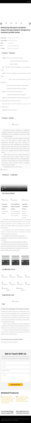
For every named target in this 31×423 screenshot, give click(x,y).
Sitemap (16, 420)
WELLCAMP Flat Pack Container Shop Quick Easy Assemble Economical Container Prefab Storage (23, 412)
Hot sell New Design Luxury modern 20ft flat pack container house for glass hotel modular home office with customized (7, 412)
